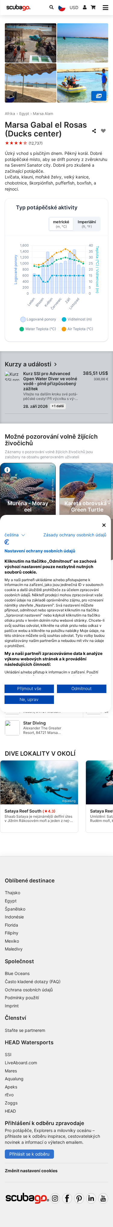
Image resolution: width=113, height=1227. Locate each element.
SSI (8, 1054)
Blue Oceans (17, 973)
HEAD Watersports (29, 1042)
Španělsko (15, 908)
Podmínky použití (22, 997)
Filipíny (11, 932)
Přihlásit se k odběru (29, 1154)
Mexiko (12, 941)
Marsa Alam (43, 113)
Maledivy (14, 948)
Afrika (10, 113)
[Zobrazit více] (98, 96)
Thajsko (12, 892)
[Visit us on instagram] (55, 1198)
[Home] (18, 8)
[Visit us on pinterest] (79, 1198)
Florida (11, 925)
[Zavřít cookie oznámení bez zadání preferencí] (104, 525)
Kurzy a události (28, 364)
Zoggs (11, 1102)
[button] (15, 534)
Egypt (24, 113)
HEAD (10, 1111)
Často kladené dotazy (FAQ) (33, 981)
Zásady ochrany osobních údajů (74, 534)
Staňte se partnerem (25, 1030)
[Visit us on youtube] (103, 1198)
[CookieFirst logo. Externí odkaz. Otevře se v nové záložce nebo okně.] (7, 542)
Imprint (12, 1005)
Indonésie (14, 916)
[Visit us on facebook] (67, 1198)
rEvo (9, 1094)
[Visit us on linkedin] (91, 1198)
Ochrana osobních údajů (29, 989)
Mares (11, 1070)
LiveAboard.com (21, 1062)
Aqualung (14, 1078)
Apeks (11, 1086)
